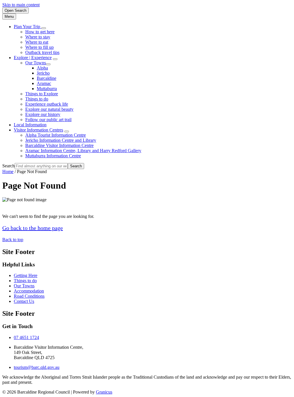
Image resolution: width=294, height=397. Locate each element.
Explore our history (42, 114)
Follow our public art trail (48, 119)
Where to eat (36, 42)
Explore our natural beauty (49, 109)
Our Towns (35, 62)
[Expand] (43, 28)
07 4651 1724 (26, 337)
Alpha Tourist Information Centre (55, 135)
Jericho (43, 73)
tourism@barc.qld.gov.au (36, 367)
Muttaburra (47, 88)
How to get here (40, 31)
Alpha (42, 67)
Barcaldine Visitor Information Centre (59, 145)
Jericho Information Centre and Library (60, 140)
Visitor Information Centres (38, 129)
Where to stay (37, 36)
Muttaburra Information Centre (53, 155)
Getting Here (25, 275)
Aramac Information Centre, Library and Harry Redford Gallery (83, 150)
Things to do (36, 98)
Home (7, 171)
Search (8, 165)
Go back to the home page (32, 228)
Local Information (30, 124)
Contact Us (24, 301)
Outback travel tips (42, 52)
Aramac (44, 83)
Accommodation (29, 290)
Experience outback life (46, 104)
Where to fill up (39, 47)
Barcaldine (46, 78)
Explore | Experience (33, 57)
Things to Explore (41, 93)
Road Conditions (29, 296)
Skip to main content (21, 4)
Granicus (104, 392)
